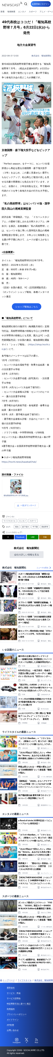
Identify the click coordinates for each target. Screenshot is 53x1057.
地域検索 (11, 11)
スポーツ (33, 11)
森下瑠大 (25, 527)
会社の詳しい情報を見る (26, 554)
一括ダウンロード (28, 505)
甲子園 (35, 527)
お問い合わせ (13, 1030)
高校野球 (44, 527)
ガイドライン (13, 1019)
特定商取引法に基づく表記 (19, 1003)
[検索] (26, 4)
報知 (17, 527)
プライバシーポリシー (17, 1014)
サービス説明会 (14, 998)
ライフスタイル (9, 521)
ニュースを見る (42, 568)
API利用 (10, 1025)
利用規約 (11, 1009)
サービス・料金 (14, 993)
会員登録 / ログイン (41, 4)
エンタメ (22, 11)
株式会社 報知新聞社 (41, 55)
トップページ (9, 980)
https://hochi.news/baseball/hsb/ (19, 461)
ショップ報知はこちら (26, 306)
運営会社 (11, 987)
